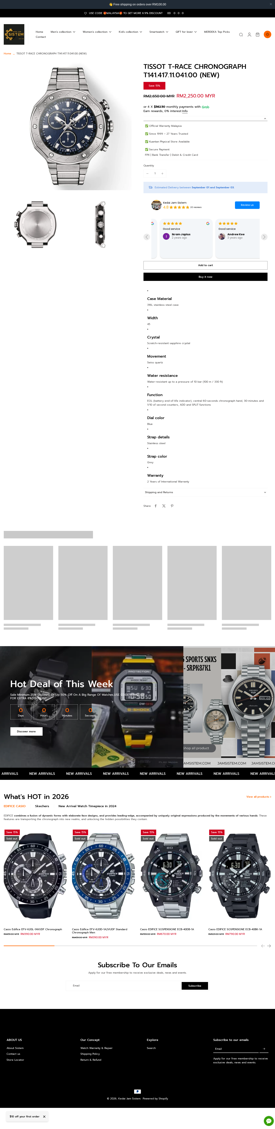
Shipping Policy (90, 1054)
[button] (205, 265)
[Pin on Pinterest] (172, 506)
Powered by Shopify (155, 1099)
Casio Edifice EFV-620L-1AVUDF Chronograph (33, 929)
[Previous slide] (146, 237)
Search (151, 1048)
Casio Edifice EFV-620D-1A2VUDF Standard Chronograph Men (99, 931)
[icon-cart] (257, 34)
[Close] (44, 1116)
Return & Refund (90, 1060)
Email (76, 986)
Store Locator (15, 1060)
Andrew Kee (193, 234)
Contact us (13, 1054)
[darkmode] (267, 34)
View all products (257, 797)
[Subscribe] (263, 1049)
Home (7, 54)
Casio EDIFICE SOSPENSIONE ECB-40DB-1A (167, 929)
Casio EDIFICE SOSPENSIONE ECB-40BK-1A (235, 929)
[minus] (147, 173)
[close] (271, 4)
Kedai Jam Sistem (175, 203)
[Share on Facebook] (156, 506)
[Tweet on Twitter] (164, 506)
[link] (270, 797)
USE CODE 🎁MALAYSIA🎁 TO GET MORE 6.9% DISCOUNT (136, 13)
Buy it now (206, 277)
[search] (241, 34)
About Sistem (15, 1048)
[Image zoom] (68, 126)
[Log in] (249, 34)
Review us (247, 205)
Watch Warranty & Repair (96, 1048)
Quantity (148, 166)
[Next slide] (264, 237)
